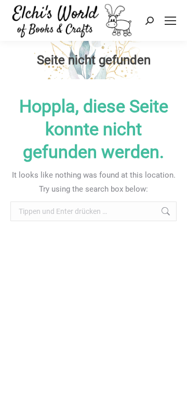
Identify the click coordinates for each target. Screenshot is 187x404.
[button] (18, 385)
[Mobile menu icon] (170, 21)
